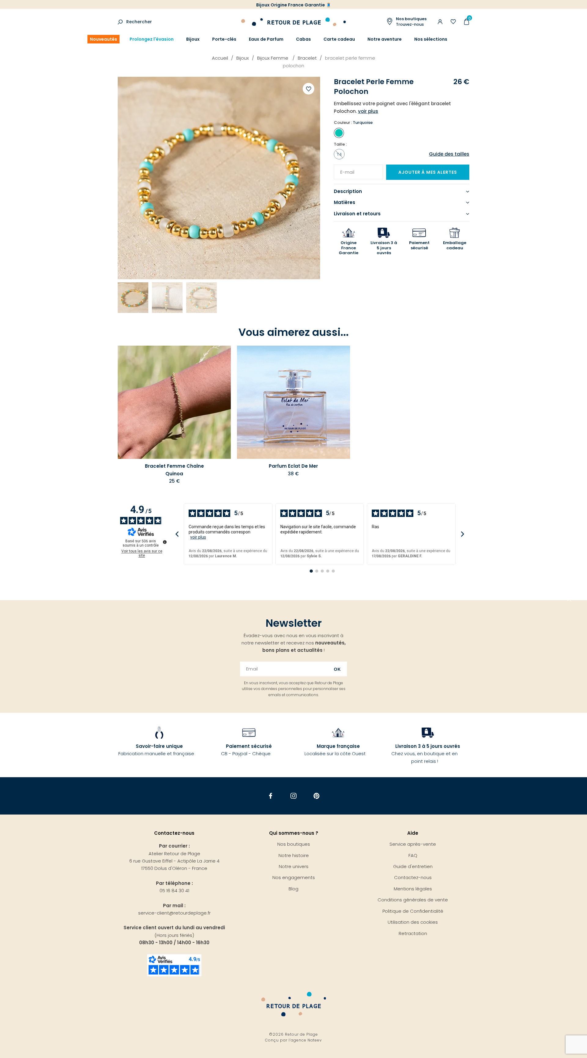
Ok (337, 669)
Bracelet (307, 58)
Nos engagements (293, 877)
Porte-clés (224, 39)
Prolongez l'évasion (152, 39)
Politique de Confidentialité (412, 911)
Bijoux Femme (273, 58)
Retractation (413, 933)
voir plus (198, 537)
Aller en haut (569, 600)
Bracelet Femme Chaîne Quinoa (174, 470)
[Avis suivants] (462, 534)
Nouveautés (103, 39)
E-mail (345, 168)
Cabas (303, 39)
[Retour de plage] (293, 21)
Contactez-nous (413, 877)
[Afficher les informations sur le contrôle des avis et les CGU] (164, 542)
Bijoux (193, 39)
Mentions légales (413, 888)
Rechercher (139, 22)
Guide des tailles (449, 154)
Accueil (220, 58)
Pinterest (316, 796)
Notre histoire (294, 855)
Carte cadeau (339, 39)
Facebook (271, 796)
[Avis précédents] (177, 534)
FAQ (412, 855)
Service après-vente (412, 844)
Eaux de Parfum (266, 39)
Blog (293, 888)
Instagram (293, 796)
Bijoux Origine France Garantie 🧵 (293, 5)
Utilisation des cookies (413, 922)
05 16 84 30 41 (174, 890)
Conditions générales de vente (413, 900)
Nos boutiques (293, 844)
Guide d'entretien (413, 866)
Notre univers (293, 866)
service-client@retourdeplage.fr (174, 913)
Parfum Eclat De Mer (293, 466)
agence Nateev (306, 1040)
